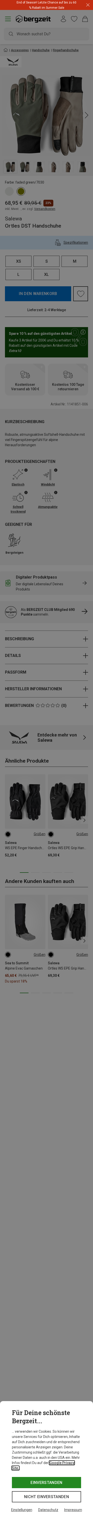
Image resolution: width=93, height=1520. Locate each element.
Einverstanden (46, 1482)
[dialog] (46, 1460)
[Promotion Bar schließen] (88, 5)
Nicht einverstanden (46, 1496)
